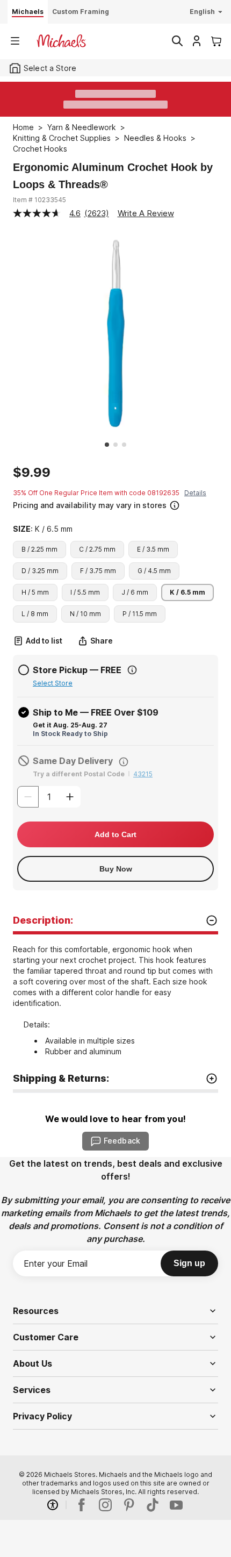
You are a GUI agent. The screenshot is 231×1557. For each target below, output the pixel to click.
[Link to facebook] (81, 1504)
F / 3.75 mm (98, 571)
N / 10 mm (85, 614)
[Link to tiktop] (152, 1504)
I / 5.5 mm (85, 592)
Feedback (122, 1140)
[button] (114, 504)
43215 (143, 774)
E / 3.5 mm (153, 549)
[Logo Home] (61, 41)
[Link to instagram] (105, 1504)
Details (195, 493)
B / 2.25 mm (39, 549)
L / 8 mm (34, 614)
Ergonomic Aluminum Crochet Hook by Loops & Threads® (113, 175)
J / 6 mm (134, 592)
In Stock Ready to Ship (70, 734)
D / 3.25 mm (40, 571)
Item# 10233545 (39, 200)
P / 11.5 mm (139, 614)
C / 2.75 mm (97, 549)
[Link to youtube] (176, 1504)
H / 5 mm (35, 592)
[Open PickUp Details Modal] (132, 669)
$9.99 (31, 472)
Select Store (53, 683)
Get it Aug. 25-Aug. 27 (70, 725)
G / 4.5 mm (154, 571)
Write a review (146, 213)
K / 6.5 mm (187, 592)
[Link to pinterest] (129, 1504)
